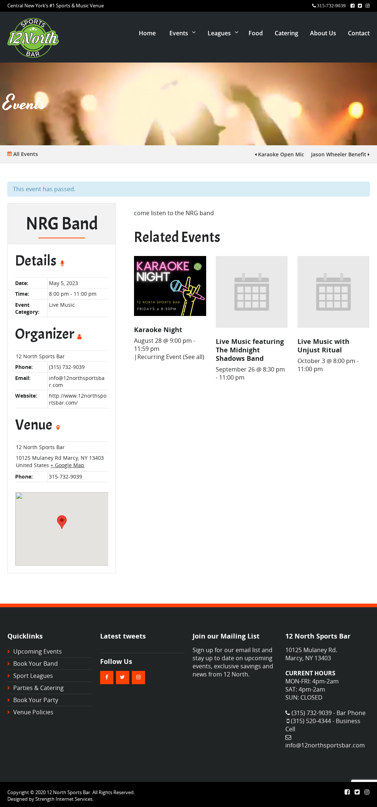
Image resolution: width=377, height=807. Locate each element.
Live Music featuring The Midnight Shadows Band (250, 350)
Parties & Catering (38, 688)
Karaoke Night (158, 329)
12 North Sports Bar (40, 356)
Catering (286, 33)
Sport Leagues (33, 676)
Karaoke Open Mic (280, 154)
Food (256, 33)
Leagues (219, 33)
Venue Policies (33, 712)
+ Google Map (67, 465)
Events (178, 33)
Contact (359, 33)
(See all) (193, 357)
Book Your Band (35, 664)
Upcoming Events (37, 651)
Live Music (62, 304)
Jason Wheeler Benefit (339, 154)
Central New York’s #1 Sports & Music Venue (55, 5)
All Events (25, 153)
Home (147, 33)
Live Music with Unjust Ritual (323, 345)
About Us (323, 33)
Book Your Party (35, 700)
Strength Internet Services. (64, 799)
